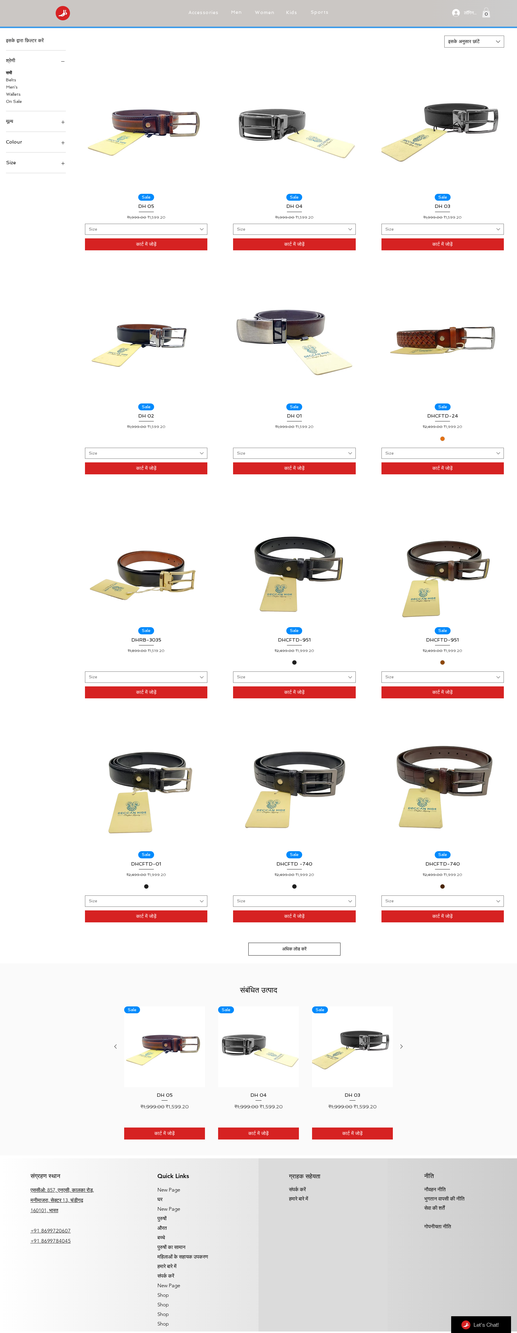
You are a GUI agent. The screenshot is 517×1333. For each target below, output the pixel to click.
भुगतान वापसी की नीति (444, 1199)
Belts (11, 79)
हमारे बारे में (167, 1266)
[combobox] (474, 42)
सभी (9, 72)
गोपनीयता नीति (437, 1227)
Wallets (13, 94)
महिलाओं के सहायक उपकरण (182, 1257)
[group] (258, 1073)
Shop (163, 1295)
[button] (204, 13)
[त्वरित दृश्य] (146, 127)
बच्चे (161, 1238)
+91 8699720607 (51, 1231)
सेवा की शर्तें (434, 1208)
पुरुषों (162, 1218)
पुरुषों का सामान (171, 1247)
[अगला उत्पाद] (401, 1046)
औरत (162, 1228)
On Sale (14, 101)
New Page (168, 1190)
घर (159, 1199)
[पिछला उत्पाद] (115, 1046)
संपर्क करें (165, 1276)
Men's (12, 87)
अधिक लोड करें (294, 949)
